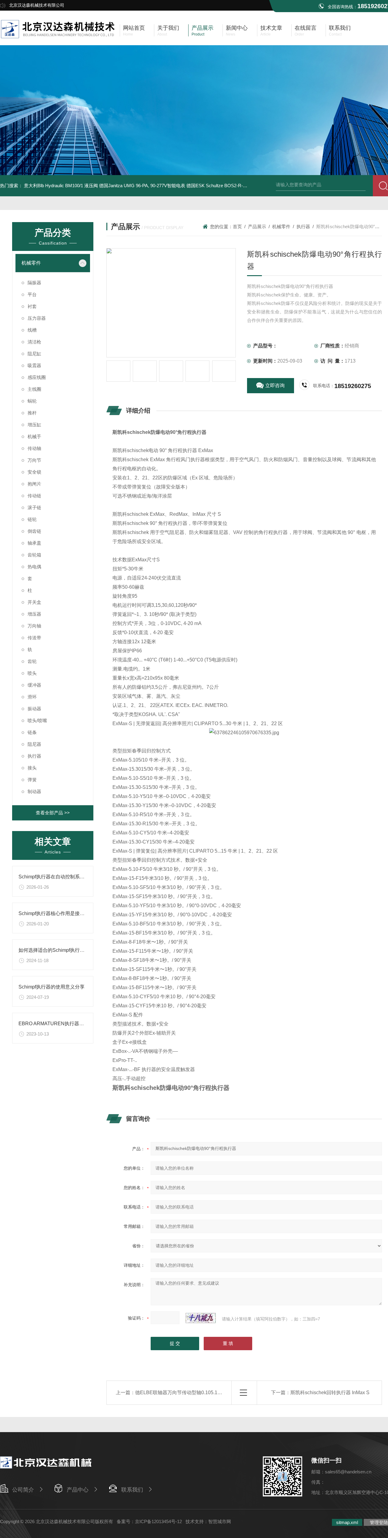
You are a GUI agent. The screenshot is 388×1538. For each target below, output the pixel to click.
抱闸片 (34, 483)
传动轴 (34, 448)
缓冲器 (34, 685)
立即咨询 (275, 385)
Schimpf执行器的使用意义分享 (51, 986)
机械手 (34, 436)
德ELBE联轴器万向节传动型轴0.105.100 (179, 1392)
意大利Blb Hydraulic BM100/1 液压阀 (61, 185)
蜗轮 (32, 401)
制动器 (34, 791)
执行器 (34, 756)
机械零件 (31, 262)
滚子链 (34, 507)
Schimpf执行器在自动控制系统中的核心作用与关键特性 (78, 876)
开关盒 (34, 602)
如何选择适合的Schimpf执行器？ (53, 950)
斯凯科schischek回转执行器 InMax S (330, 1392)
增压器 (34, 614)
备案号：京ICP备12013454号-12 (149, 1521)
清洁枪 (34, 341)
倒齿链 (34, 531)
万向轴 (34, 625)
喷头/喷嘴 (37, 720)
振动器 (34, 708)
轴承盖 (34, 543)
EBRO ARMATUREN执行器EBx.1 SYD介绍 (65, 1023)
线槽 (32, 330)
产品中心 (78, 1490)
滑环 (32, 696)
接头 (32, 767)
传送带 (34, 637)
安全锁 (34, 472)
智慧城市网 (219, 1521)
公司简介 (23, 1490)
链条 (32, 732)
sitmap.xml (347, 1522)
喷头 (32, 673)
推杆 (32, 412)
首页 (237, 226)
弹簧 (32, 779)
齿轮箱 (34, 554)
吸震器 (34, 365)
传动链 (34, 495)
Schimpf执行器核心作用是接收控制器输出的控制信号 (75, 913)
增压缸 (34, 424)
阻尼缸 (34, 353)
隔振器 (34, 282)
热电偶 (34, 566)
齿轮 (32, 661)
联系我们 (132, 1490)
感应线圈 (37, 377)
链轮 (32, 519)
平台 (32, 294)
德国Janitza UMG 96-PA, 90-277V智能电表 (142, 185)
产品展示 (257, 226)
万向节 (34, 460)
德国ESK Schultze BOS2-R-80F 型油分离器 (230, 185)
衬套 (32, 306)
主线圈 (34, 389)
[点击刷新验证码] (201, 1318)
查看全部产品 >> (53, 812)
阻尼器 (34, 744)
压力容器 (37, 318)
